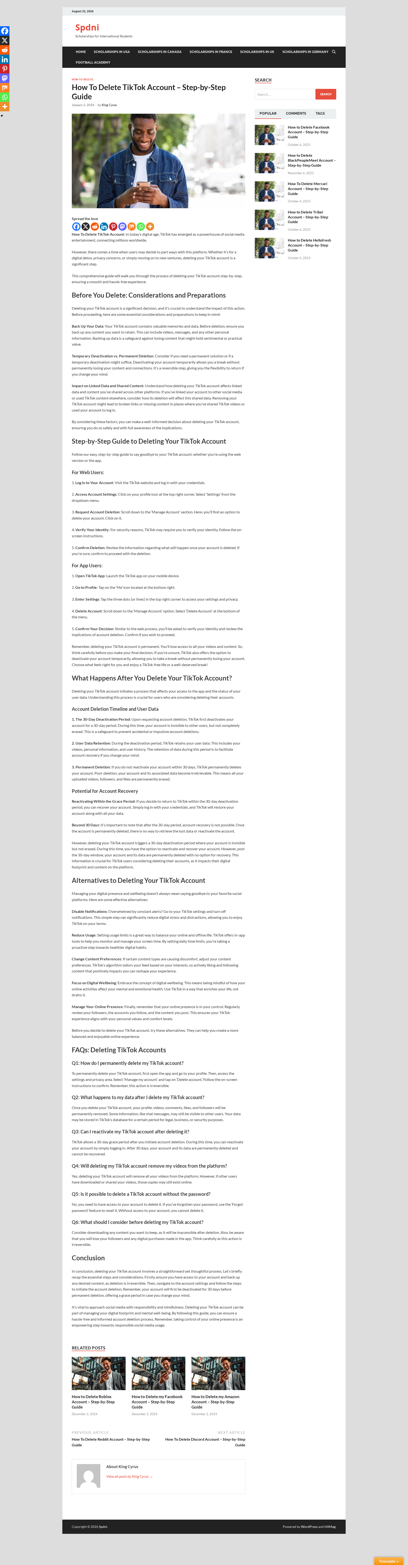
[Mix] (132, 226)
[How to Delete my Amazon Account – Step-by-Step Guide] (218, 1375)
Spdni (87, 27)
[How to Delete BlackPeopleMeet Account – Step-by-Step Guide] (269, 155)
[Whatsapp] (141, 226)
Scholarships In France (211, 52)
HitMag (330, 1527)
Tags (320, 113)
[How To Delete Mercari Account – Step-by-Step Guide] (269, 184)
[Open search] (333, 52)
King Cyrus (109, 105)
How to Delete (82, 79)
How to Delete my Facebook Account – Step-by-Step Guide (157, 1401)
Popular (267, 113)
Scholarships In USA (112, 52)
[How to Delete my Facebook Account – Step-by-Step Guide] (159, 1375)
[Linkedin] (104, 226)
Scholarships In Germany (305, 52)
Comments (296, 113)
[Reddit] (95, 226)
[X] (85, 226)
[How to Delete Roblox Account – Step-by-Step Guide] (99, 1375)
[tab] (268, 114)
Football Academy (93, 62)
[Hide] (2, 116)
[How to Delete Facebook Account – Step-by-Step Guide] (269, 127)
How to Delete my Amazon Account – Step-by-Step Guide (215, 1401)
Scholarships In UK (257, 52)
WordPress (309, 1527)
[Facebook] (76, 226)
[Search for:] (295, 94)
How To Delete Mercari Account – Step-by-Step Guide (308, 188)
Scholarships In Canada (160, 52)
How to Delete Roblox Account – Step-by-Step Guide (93, 1401)
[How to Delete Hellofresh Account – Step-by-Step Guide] (269, 240)
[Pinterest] (113, 226)
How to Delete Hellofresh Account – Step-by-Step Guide (309, 245)
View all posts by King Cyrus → (129, 1476)
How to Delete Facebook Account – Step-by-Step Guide (309, 132)
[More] (150, 226)
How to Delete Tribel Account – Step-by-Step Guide (308, 217)
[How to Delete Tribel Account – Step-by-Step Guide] (269, 212)
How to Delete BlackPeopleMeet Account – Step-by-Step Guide (312, 160)
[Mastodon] (122, 226)
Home (81, 52)
